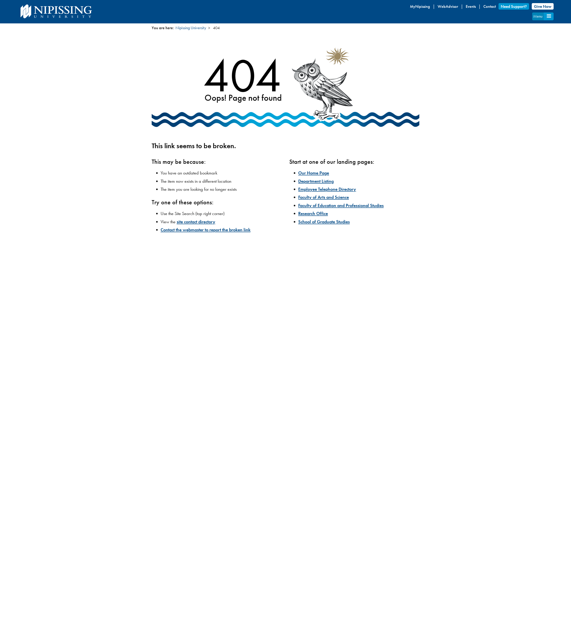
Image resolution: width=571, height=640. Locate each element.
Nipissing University (191, 27)
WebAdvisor (448, 6)
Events (471, 6)
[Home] (56, 11)
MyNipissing (420, 6)
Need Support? (514, 6)
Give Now (542, 6)
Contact (489, 6)
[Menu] (549, 16)
